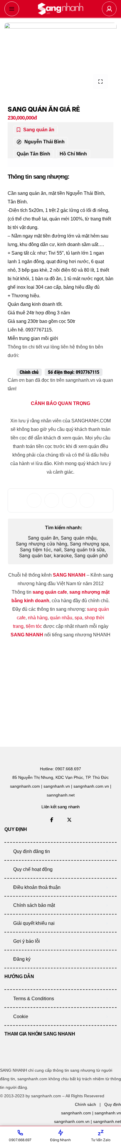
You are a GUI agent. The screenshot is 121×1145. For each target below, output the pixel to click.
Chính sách (85, 1104)
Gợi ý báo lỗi (26, 941)
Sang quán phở (91, 555)
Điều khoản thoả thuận (36, 887)
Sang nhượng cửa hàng (41, 544)
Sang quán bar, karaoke (45, 555)
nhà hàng (38, 617)
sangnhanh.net (107, 1121)
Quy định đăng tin (31, 851)
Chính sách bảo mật (34, 905)
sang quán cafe (50, 592)
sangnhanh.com (76, 1113)
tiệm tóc (34, 626)
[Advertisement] (52, 691)
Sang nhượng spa (89, 544)
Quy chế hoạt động (33, 869)
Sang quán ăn (43, 538)
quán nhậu (61, 617)
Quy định (112, 1104)
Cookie (20, 1016)
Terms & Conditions (33, 998)
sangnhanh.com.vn (72, 1121)
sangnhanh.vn (108, 1113)
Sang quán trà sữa (84, 549)
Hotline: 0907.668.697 (60, 768)
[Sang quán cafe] (60, 8)
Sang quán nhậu (78, 538)
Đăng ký (22, 959)
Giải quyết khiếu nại (34, 923)
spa (78, 617)
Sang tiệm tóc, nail (40, 549)
